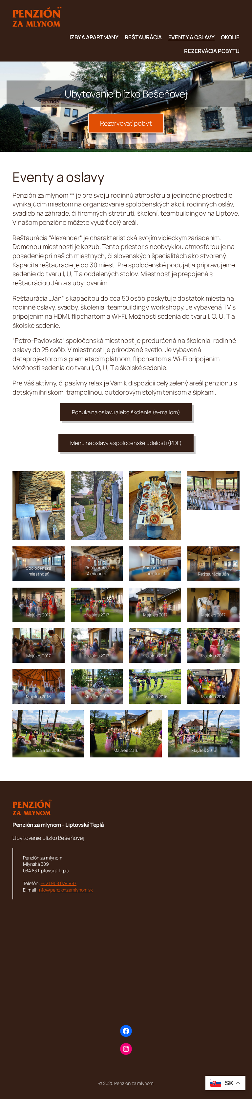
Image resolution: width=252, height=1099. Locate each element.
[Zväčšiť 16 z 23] (231, 636)
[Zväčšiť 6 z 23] (114, 555)
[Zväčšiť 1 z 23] (56, 479)
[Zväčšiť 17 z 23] (56, 677)
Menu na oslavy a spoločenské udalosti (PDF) (126, 443)
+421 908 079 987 (58, 883)
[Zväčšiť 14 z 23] (114, 636)
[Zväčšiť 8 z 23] (231, 555)
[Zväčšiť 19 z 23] (172, 677)
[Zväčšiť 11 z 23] (172, 596)
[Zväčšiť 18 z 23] (114, 677)
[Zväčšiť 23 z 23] (231, 718)
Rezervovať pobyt (126, 123)
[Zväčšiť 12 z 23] (231, 596)
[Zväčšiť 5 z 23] (56, 555)
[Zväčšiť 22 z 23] (153, 718)
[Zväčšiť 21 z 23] (75, 718)
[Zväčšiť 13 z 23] (56, 636)
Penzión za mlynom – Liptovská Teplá (58, 824)
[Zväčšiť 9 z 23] (56, 596)
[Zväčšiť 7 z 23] (172, 555)
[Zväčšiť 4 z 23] (231, 479)
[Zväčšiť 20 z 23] (231, 677)
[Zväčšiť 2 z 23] (114, 479)
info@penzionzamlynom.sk (65, 890)
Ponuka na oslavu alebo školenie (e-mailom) (126, 412)
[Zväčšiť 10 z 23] (114, 596)
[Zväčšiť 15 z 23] (172, 636)
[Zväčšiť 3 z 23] (172, 479)
